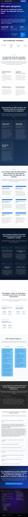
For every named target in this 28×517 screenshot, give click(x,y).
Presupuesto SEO (18, 498)
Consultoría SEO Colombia (20, 499)
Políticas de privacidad (19, 515)
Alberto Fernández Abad (6, 505)
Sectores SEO (9, 3)
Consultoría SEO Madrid (19, 494)
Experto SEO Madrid (19, 492)
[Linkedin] (25, 515)
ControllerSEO (5, 509)
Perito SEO (4, 508)
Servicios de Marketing (19, 495)
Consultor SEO (3, 3)
